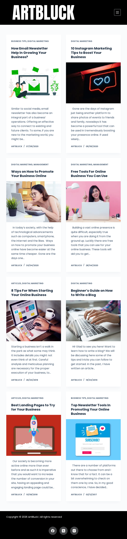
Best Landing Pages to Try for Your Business (33, 407)
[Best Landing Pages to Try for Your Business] (33, 435)
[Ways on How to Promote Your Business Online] (33, 201)
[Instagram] (74, 531)
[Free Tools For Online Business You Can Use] (93, 201)
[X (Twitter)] (63, 531)
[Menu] (117, 12)
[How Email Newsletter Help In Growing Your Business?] (33, 82)
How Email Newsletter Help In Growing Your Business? (29, 52)
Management (41, 164)
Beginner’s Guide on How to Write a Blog (92, 292)
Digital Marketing (38, 41)
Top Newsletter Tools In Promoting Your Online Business (90, 409)
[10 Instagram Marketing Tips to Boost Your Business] (93, 82)
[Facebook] (53, 531)
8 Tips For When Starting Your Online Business (32, 292)
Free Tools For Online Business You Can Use (89, 173)
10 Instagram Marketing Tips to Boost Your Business (91, 52)
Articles (16, 283)
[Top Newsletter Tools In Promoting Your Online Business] (93, 439)
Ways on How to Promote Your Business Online (32, 173)
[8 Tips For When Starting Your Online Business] (33, 320)
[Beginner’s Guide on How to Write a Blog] (93, 320)
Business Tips (18, 41)
